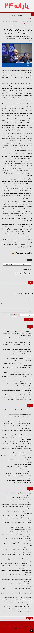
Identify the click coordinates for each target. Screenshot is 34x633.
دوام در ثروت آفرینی (26, 547)
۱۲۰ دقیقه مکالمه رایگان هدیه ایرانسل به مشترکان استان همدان (16, 421)
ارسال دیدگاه (28, 320)
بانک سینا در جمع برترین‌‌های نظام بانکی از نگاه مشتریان (18, 473)
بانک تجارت (24, 259)
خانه (31, 19)
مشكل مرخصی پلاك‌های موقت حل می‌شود (21, 453)
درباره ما (20, 623)
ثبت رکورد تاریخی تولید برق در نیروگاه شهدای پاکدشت (18, 609)
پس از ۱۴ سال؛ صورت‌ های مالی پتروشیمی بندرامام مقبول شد (17, 606)
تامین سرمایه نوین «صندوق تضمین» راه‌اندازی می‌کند (19, 497)
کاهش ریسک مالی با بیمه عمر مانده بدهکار (21, 471)
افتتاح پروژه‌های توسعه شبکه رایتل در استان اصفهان (19, 331)
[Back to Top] (31, 630)
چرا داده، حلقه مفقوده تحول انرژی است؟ (21, 351)
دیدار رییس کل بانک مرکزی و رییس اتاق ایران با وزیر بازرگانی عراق (16, 563)
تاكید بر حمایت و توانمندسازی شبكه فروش (21, 529)
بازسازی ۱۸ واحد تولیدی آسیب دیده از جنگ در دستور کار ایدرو (17, 611)
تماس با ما (15, 623)
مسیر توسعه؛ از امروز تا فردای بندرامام (22, 482)
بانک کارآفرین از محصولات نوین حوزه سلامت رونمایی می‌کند (17, 395)
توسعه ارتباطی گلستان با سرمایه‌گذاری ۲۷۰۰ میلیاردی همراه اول (16, 516)
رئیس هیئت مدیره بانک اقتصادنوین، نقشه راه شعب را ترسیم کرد (16, 397)
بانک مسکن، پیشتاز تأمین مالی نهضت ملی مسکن (20, 414)
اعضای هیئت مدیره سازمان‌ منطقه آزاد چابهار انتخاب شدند (17, 342)
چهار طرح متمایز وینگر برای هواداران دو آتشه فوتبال (19, 399)
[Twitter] (20, 273)
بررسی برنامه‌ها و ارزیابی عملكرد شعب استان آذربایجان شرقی (17, 423)
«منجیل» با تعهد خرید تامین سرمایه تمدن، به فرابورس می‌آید (17, 349)
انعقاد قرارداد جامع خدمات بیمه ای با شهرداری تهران (19, 480)
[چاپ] (24, 23)
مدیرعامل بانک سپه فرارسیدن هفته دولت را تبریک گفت (18, 356)
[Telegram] (29, 273)
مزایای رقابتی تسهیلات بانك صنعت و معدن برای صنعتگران (18, 532)
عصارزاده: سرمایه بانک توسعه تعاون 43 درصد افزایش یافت (17, 354)
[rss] (11, 623)
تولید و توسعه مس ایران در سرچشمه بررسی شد (20, 527)
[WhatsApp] (24, 273)
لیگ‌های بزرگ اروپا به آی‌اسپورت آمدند (22, 464)
